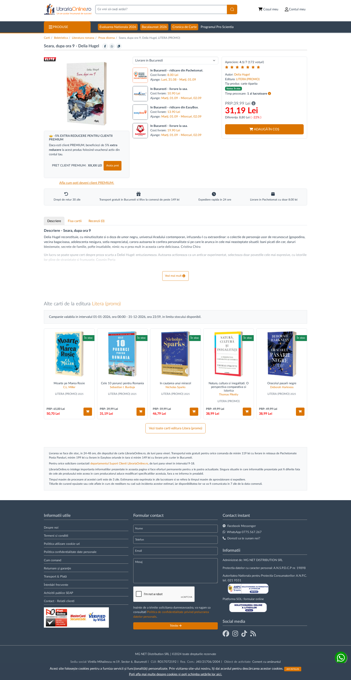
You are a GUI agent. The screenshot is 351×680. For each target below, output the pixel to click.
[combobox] (161, 9)
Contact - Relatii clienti (59, 601)
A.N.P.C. (301, 575)
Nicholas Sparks (175, 387)
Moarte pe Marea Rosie (69, 383)
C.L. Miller (69, 387)
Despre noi (51, 527)
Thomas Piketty (228, 394)
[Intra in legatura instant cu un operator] (341, 658)
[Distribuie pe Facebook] (105, 46)
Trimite (174, 625)
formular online (254, 599)
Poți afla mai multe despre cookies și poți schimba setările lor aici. (175, 674)
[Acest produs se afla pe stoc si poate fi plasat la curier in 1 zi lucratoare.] (269, 93)
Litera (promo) (106, 303)
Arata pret (112, 165)
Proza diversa (106, 38)
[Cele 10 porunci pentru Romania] (122, 354)
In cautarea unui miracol (175, 383)
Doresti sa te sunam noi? (243, 538)
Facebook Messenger (241, 526)
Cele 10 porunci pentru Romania (122, 383)
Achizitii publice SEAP (58, 593)
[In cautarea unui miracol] (175, 354)
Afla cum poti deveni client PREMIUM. (86, 183)
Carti (47, 38)
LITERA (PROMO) (248, 79)
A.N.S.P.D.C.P (282, 568)
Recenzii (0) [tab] (96, 221)
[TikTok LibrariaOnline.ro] (244, 634)
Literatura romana (83, 38)
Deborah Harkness (282, 387)
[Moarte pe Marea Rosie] (69, 354)
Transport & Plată (55, 576)
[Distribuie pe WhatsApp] (112, 46)
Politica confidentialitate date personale (70, 552)
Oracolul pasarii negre (281, 383)
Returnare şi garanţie (57, 568)
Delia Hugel (89, 46)
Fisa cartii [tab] (75, 221)
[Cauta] (232, 9)
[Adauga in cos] (87, 412)
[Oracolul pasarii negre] (281, 354)
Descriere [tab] (54, 221)
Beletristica (61, 38)
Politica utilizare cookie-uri (62, 543)
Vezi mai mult (173, 275)
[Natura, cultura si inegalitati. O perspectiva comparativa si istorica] (228, 354)
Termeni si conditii (56, 535)
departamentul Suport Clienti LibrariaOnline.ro (119, 463)
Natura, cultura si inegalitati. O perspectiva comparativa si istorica (229, 387)
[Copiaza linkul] (119, 46)
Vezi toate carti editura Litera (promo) (175, 428)
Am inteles (292, 669)
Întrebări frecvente (56, 584)
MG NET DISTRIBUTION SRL (263, 560)
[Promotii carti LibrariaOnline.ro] (235, 634)
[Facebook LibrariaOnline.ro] (226, 634)
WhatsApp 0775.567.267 (244, 532)
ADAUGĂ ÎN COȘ (266, 129)
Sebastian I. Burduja (122, 387)
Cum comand (52, 560)
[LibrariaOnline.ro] (68, 9)
